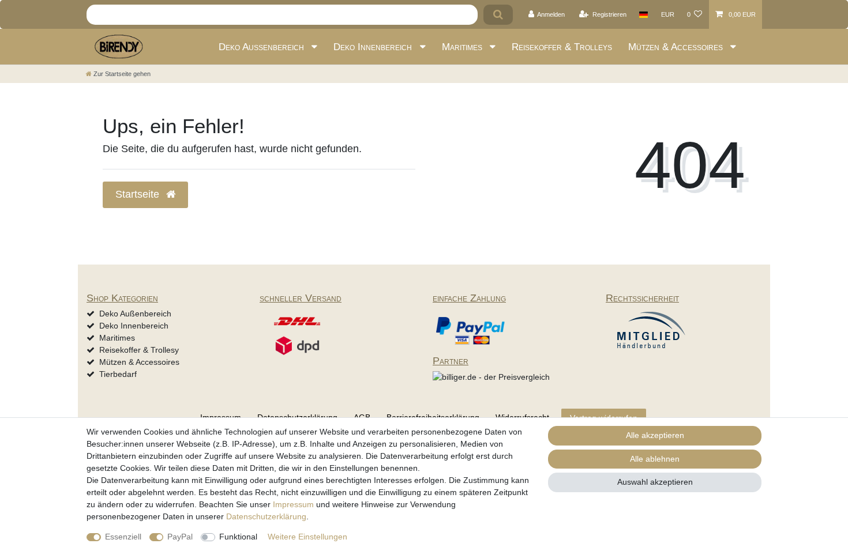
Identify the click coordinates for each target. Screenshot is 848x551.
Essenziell (123, 536)
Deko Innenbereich (374, 46)
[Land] (643, 14)
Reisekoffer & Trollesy (139, 349)
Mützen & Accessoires (677, 46)
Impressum (293, 504)
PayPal (180, 536)
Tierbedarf (118, 374)
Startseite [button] (138, 194)
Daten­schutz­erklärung (266, 516)
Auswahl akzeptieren (655, 481)
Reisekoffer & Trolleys (562, 46)
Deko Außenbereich (263, 46)
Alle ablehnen (655, 458)
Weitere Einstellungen (307, 536)
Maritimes (463, 46)
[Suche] (498, 15)
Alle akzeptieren (655, 435)
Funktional (238, 536)
